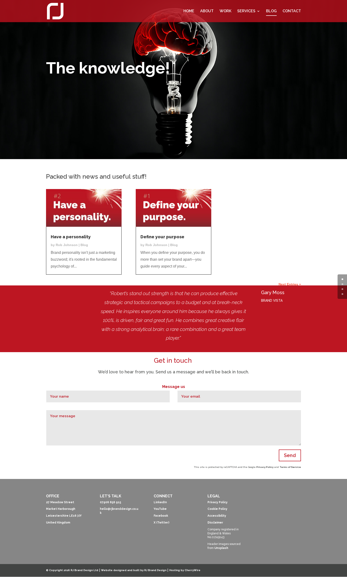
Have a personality (71, 236)
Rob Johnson (67, 245)
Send (290, 455)
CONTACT (292, 11)
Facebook (161, 515)
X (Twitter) (161, 522)
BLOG (271, 11)
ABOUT (207, 11)
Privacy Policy (265, 467)
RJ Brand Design (155, 570)
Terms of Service (290, 467)
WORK (225, 11)
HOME (188, 11)
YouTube (160, 509)
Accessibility (216, 515)
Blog (84, 245)
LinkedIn (160, 502)
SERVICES (246, 11)
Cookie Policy (217, 509)
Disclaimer (215, 522)
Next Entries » (290, 284)
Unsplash (221, 548)
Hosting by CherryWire (184, 570)
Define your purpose (162, 236)
